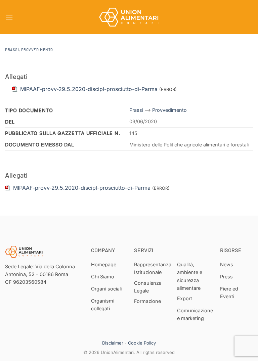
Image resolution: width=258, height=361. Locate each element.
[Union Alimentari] (129, 17)
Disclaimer (112, 343)
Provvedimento (37, 49)
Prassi (12, 49)
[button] (9, 17)
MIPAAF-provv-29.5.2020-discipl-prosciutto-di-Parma (81, 187)
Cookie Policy (142, 343)
